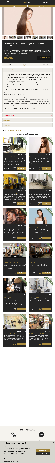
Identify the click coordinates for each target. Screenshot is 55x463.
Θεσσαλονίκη (41, 6)
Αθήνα (13, 6)
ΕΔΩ (36, 108)
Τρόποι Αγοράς (6, 125)
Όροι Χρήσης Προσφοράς (8, 115)
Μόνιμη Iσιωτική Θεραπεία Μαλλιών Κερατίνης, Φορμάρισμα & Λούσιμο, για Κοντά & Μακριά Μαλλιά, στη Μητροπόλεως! (40, 231)
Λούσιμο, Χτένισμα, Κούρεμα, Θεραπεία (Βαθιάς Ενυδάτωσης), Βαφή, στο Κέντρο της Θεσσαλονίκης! (39, 265)
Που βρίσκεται (6, 120)
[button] (19, 461)
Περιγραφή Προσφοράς (8, 69)
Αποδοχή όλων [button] (43, 450)
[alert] (27, 452)
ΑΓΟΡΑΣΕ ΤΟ (21, 168)
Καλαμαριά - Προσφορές (14, 130)
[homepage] (26, 2)
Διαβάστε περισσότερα (21, 451)
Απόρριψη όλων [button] (43, 453)
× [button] (53, 442)
